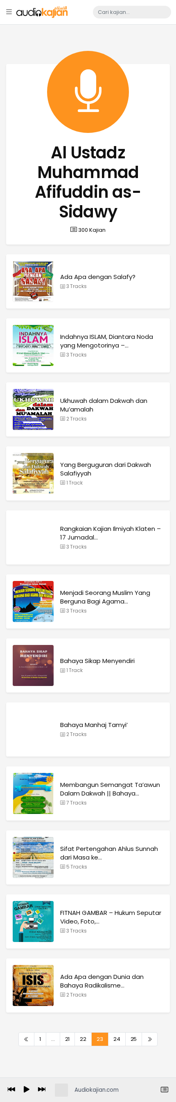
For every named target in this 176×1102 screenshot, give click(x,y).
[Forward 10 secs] (41, 1090)
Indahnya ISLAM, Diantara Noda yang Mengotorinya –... (106, 341)
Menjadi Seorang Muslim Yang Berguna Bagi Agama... (105, 597)
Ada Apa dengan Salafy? (97, 276)
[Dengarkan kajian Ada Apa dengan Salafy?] (33, 281)
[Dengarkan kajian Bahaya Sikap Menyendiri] (33, 665)
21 (67, 1039)
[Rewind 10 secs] (11, 1090)
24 (116, 1039)
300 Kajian (91, 230)
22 (83, 1039)
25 (134, 1039)
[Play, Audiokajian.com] (26, 1090)
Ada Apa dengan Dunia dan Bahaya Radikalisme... (102, 981)
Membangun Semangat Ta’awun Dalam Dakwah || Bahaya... (110, 789)
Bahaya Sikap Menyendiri (97, 660)
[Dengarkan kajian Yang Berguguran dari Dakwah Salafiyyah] (33, 473)
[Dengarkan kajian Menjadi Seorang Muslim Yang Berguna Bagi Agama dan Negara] (33, 601)
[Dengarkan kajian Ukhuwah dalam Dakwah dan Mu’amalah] (33, 409)
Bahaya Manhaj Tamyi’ (94, 724)
